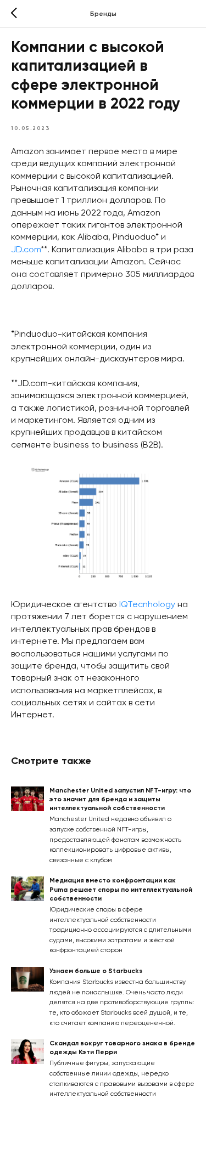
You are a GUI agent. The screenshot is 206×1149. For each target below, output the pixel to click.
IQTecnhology (147, 605)
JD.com (26, 250)
